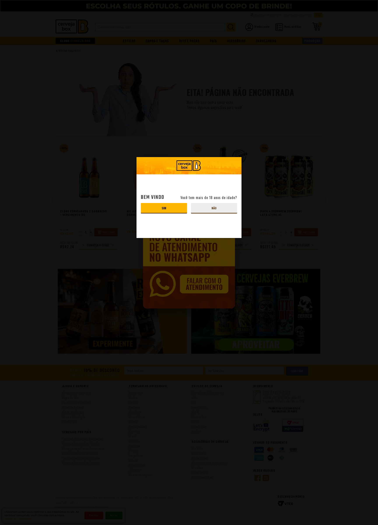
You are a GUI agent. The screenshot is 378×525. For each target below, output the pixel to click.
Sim (164, 208)
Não (214, 208)
